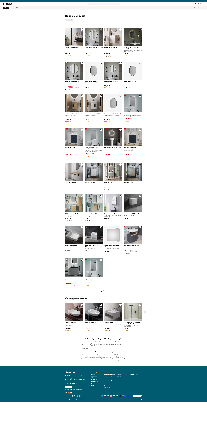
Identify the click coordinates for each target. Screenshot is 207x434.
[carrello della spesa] (203, 4)
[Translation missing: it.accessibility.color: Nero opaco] (89, 220)
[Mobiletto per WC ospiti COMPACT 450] (74, 103)
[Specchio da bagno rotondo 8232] (74, 71)
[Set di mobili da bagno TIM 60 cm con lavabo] (74, 203)
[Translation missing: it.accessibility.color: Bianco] (67, 89)
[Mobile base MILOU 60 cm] (113, 172)
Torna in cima (136, 395)
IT (141, 399)
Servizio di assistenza (198, 7)
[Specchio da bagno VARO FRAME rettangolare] (94, 137)
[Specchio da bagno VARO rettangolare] (133, 103)
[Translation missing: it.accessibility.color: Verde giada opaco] (104, 189)
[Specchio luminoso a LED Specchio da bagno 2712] (133, 37)
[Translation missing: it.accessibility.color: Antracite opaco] (106, 56)
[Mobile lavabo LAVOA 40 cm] (133, 137)
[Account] (198, 4)
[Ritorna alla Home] (7, 4)
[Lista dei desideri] (201, 4)
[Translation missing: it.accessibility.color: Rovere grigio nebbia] (108, 56)
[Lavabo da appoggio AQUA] (74, 235)
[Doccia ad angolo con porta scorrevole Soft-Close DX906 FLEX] (133, 312)
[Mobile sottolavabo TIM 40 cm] (113, 37)
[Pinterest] (77, 396)
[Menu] (5, 424)
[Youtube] (80, 396)
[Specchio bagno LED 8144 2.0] (133, 71)
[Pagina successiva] (106, 290)
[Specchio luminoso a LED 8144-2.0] (94, 71)
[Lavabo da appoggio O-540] (74, 312)
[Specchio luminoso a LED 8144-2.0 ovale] (113, 103)
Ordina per (68, 19)
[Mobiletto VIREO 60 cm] (74, 267)
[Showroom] (193, 4)
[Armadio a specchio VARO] (113, 203)
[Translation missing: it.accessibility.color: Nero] (65, 89)
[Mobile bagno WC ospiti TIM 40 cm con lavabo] (94, 203)
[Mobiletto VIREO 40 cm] (74, 137)
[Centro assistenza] (196, 4)
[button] (67, 55)
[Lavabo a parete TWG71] (113, 312)
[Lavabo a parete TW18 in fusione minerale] (133, 203)
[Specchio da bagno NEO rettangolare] (94, 267)
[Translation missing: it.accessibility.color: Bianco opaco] (106, 189)
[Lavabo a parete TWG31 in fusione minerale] (94, 235)
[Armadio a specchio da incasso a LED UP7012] (113, 235)
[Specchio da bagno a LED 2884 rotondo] (113, 137)
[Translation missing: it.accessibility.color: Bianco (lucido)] (104, 56)
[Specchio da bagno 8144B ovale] (74, 37)
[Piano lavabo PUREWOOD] (74, 172)
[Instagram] (72, 396)
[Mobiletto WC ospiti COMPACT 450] (94, 103)
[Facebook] (74, 396)
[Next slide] (145, 312)
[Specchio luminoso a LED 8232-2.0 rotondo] (94, 37)
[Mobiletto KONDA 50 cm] (94, 172)
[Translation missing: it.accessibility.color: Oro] (69, 89)
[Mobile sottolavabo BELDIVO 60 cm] (133, 235)
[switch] (4, 431)
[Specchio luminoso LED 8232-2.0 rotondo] (113, 71)
